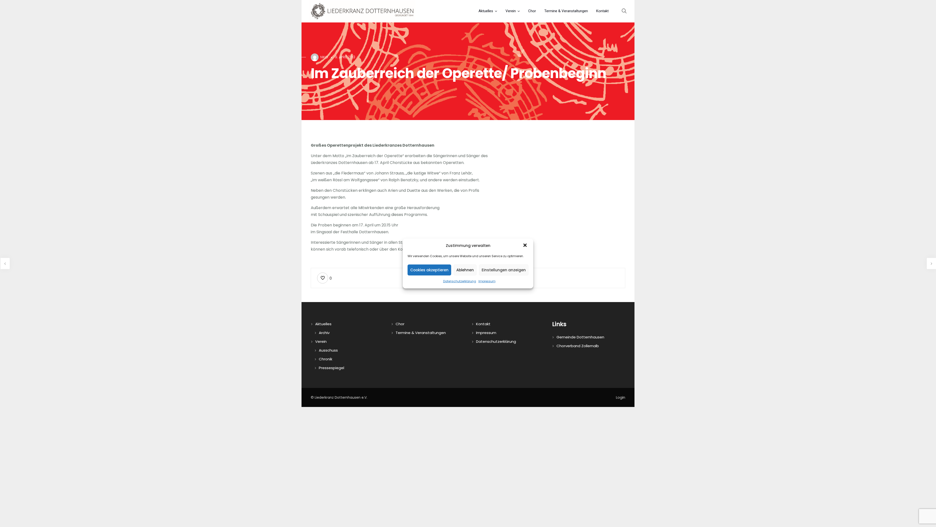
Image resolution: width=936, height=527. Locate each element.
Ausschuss (328, 350)
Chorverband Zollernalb (577, 345)
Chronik (325, 359)
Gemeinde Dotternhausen (580, 337)
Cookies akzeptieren (429, 270)
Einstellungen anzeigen (504, 270)
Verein (511, 11)
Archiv (324, 332)
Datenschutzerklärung (459, 281)
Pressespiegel (331, 367)
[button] (525, 246)
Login (620, 397)
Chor (532, 11)
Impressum (487, 281)
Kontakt (602, 11)
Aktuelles (485, 11)
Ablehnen (465, 270)
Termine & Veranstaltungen (566, 11)
